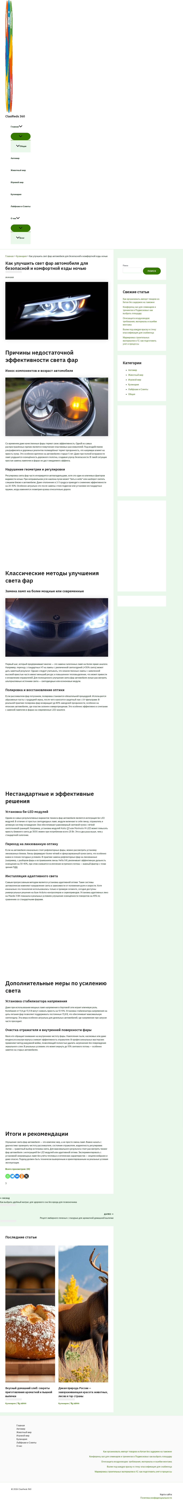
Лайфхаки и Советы (21, 206)
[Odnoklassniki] (21, 1176)
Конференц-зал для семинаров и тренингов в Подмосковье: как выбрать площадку (139, 310)
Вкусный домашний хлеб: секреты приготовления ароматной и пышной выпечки (28, 1392)
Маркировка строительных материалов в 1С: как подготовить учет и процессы (139, 340)
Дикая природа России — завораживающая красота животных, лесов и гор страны (83, 1392)
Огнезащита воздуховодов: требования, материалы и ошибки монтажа (140, 321)
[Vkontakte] (17, 1176)
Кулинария (16, 194)
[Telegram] (12, 1176)
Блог (22, 238)
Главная (15, 126)
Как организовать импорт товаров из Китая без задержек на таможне (137, 1451)
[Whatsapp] (7, 1176)
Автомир (15, 158)
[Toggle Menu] (21, 136)
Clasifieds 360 (15, 116)
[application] (20, 127)
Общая (23, 146)
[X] (26, 1176)
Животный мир (18, 170)
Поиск (125, 265)
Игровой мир (17, 182)
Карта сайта (166, 1494)
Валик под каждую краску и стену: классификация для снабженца (139, 1466)
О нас (13, 218)
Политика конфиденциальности (156, 1497)
